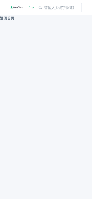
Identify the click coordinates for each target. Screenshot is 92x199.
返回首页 (7, 18)
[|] (17, 7)
